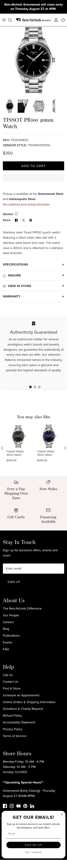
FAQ (6, 649)
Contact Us (10, 681)
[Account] (55, 20)
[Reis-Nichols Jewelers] (33, 20)
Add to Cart (33, 166)
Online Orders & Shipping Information (29, 702)
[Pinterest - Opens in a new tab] (25, 806)
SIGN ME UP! (33, 845)
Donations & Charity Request (23, 708)
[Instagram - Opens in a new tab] (12, 806)
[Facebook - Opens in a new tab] (5, 806)
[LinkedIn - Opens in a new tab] (32, 806)
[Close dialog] (62, 814)
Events (7, 642)
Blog (6, 628)
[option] (33, 60)
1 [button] (28, 387)
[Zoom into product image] (33, 60)
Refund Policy (12, 715)
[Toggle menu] (4, 20)
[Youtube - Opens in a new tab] (18, 806)
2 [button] (33, 387)
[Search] (12, 20)
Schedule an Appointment (21, 695)
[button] (33, 181)
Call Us (8, 675)
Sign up (14, 582)
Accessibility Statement (19, 722)
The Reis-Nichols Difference (22, 608)
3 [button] (37, 387)
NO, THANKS (33, 852)
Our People (11, 615)
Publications (11, 635)
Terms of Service (14, 736)
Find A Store (11, 688)
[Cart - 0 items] (63, 20)
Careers (8, 622)
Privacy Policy (12, 729)
